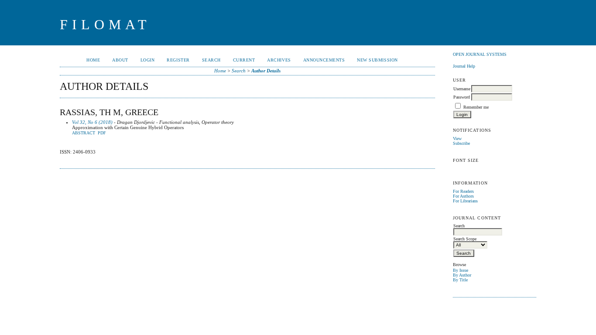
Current (244, 60)
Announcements (324, 60)
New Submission (377, 60)
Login (147, 60)
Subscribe (461, 143)
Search (211, 60)
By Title (460, 279)
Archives (279, 60)
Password (461, 97)
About (120, 60)
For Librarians (465, 200)
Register (178, 60)
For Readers (463, 191)
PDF (102, 133)
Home (93, 60)
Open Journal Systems (480, 54)
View (457, 138)
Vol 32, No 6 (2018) (92, 122)
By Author (462, 275)
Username (461, 88)
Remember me (476, 107)
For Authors (463, 196)
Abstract (83, 133)
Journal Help (464, 66)
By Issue (460, 270)
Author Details (266, 70)
